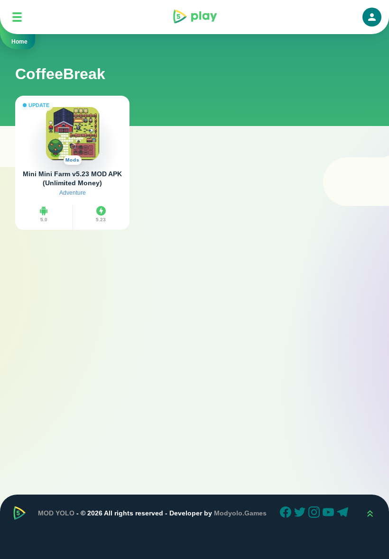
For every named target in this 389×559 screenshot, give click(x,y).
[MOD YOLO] (194, 17)
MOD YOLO (56, 513)
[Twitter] (301, 513)
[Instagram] (315, 513)
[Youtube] (330, 513)
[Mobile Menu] (17, 17)
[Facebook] (287, 513)
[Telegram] (344, 513)
